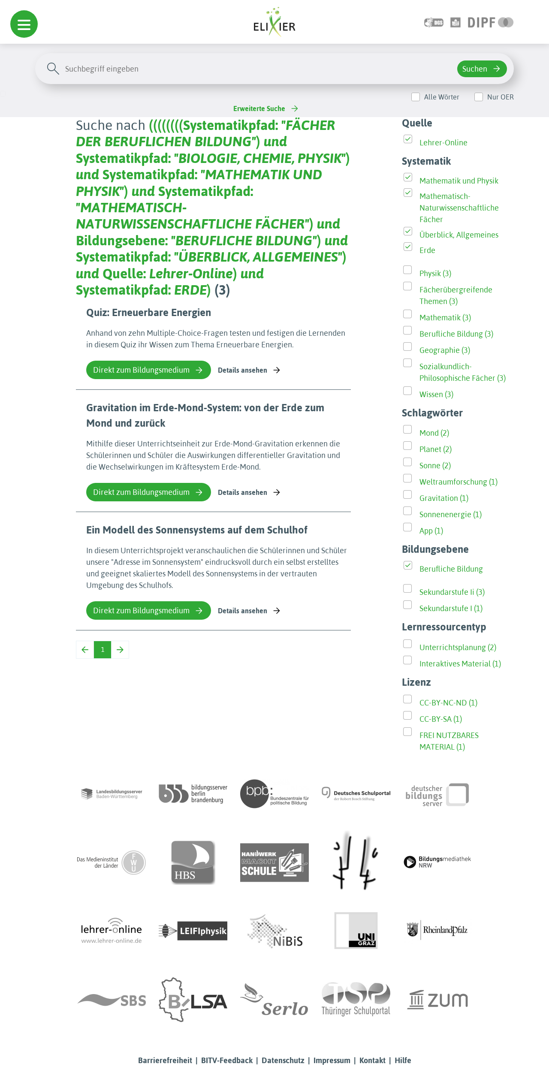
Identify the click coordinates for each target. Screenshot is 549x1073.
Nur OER (500, 97)
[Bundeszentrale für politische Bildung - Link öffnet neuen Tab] (274, 794)
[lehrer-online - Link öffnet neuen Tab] (111, 931)
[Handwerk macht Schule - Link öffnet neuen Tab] (274, 862)
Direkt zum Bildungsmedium (141, 369)
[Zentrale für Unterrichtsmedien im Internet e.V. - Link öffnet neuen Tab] (437, 999)
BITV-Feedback (227, 1060)
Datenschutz (283, 1060)
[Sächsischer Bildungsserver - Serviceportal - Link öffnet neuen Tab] (111, 999)
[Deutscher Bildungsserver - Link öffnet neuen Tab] (437, 794)
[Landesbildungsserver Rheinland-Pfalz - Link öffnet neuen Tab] (437, 931)
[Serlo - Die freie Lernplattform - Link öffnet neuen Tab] (274, 999)
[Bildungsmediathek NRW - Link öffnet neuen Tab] (437, 862)
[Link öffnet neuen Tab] (491, 21)
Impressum (332, 1060)
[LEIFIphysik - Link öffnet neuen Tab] (193, 931)
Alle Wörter (441, 97)
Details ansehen (242, 370)
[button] (24, 24)
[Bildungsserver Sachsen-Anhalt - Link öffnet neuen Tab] (193, 999)
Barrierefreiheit (165, 1060)
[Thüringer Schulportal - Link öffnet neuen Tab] (356, 999)
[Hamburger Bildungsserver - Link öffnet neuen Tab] (193, 862)
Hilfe (403, 1060)
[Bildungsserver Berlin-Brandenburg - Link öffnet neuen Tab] (193, 794)
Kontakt (372, 1060)
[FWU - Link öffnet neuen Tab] (111, 862)
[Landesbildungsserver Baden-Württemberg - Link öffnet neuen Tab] (111, 794)
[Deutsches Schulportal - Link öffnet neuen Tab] (356, 794)
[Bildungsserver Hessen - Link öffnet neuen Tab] (356, 862)
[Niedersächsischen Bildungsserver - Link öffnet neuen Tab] (274, 931)
